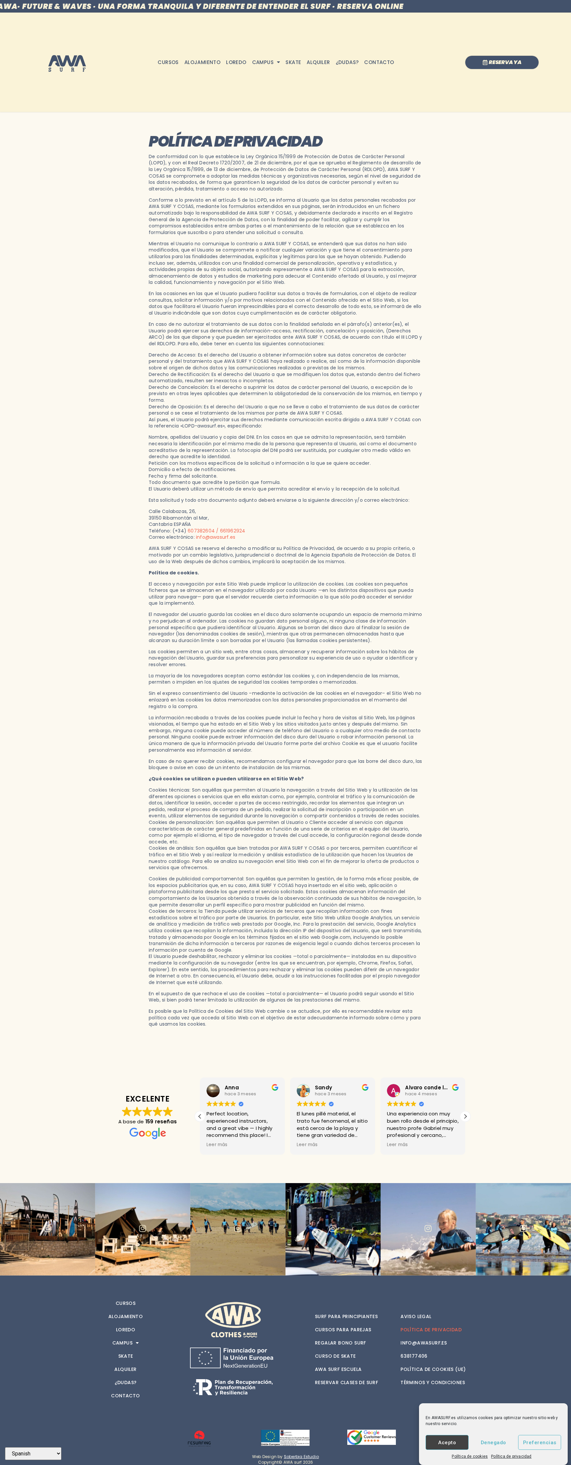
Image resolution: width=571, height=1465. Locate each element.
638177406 (414, 1356)
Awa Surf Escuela (338, 1369)
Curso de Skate (335, 1356)
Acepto (447, 1443)
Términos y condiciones (432, 1382)
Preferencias (539, 1443)
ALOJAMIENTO (202, 62)
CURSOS (168, 62)
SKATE (293, 62)
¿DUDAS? (347, 62)
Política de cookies (470, 1456)
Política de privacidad (511, 1456)
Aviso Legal (415, 1316)
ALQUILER (318, 62)
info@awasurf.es (215, 537)
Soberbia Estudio (301, 1456)
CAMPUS (263, 62)
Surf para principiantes (346, 1316)
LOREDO (236, 62)
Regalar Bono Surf (340, 1343)
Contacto (379, 62)
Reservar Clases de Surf (346, 1382)
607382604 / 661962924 (216, 531)
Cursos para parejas (343, 1329)
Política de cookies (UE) (433, 1369)
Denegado (493, 1443)
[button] (465, 1116)
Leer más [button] (217, 1145)
